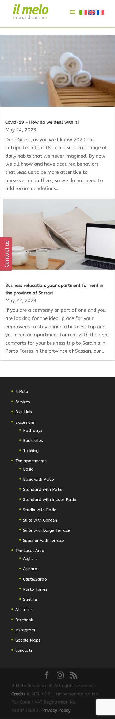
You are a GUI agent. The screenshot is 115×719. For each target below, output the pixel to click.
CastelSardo (35, 579)
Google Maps (27, 640)
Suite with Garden (40, 520)
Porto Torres (35, 589)
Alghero (30, 558)
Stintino (30, 599)
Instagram (25, 630)
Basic (28, 469)
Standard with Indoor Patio (49, 499)
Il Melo (21, 391)
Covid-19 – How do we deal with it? (42, 122)
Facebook (24, 619)
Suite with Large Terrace (46, 530)
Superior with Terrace (43, 540)
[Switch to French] (100, 12)
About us (24, 609)
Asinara (30, 568)
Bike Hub (23, 412)
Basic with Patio (38, 479)
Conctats (23, 650)
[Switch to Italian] (83, 12)
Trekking (31, 450)
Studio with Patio (39, 509)
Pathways (32, 430)
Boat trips (33, 440)
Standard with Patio (43, 489)
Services (22, 401)
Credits (19, 694)
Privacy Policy (56, 710)
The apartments (31, 460)
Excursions (25, 422)
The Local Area (29, 550)
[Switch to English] (92, 12)
